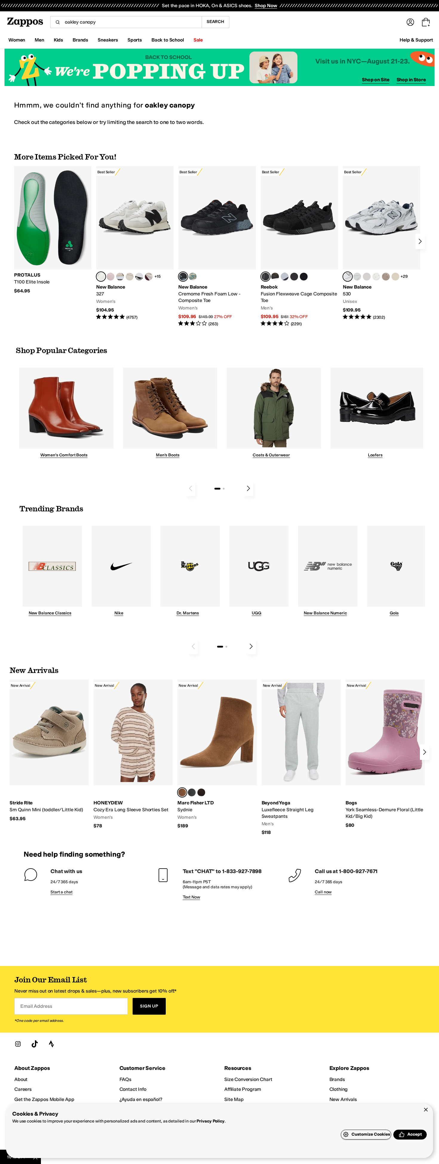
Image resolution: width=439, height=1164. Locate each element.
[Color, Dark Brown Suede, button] (201, 792)
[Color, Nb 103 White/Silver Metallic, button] (357, 276)
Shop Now (266, 5)
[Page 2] (224, 489)
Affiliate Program (242, 1089)
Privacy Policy (210, 1121)
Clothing (338, 1089)
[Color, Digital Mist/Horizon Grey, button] (139, 276)
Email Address (36, 1006)
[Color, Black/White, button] (303, 276)
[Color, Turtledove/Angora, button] (395, 276)
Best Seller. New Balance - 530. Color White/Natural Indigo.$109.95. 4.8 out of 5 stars (381, 243)
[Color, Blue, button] (294, 276)
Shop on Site (375, 79)
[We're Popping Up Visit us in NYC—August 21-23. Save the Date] (219, 67)
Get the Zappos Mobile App (44, 1099)
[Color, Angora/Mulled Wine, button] (149, 276)
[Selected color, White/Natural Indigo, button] (347, 276)
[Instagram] (17, 1043)
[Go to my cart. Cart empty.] (426, 22)
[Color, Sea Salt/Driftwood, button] (386, 276)
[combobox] (126, 22)
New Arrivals (343, 1099)
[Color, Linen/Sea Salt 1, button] (120, 276)
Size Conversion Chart (248, 1079)
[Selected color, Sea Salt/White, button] (101, 276)
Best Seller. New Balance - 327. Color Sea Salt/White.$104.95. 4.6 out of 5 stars (135, 243)
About (20, 1079)
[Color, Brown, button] (275, 276)
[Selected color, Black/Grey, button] (183, 276)
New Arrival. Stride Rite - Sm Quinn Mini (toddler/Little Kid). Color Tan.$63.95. (49, 751)
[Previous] (190, 488)
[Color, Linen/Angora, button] (129, 276)
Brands (337, 1079)
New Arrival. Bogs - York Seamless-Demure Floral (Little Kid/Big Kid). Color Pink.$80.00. (385, 754)
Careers (23, 1089)
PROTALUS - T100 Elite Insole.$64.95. (52, 230)
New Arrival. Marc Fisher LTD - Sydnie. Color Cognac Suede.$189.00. (217, 754)
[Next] (420, 241)
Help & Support (416, 40)
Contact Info (132, 1089)
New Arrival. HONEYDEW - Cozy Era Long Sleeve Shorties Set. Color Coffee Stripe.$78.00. (133, 754)
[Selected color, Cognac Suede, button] (182, 792)
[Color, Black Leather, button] (192, 792)
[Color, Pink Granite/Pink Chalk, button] (110, 276)
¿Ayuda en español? (140, 1099)
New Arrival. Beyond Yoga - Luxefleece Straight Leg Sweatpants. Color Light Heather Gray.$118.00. (301, 757)
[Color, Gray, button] (284, 276)
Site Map (234, 1099)
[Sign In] (410, 22)
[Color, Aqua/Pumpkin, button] (192, 276)
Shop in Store (411, 79)
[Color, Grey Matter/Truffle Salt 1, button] (367, 276)
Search (215, 21)
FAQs (125, 1079)
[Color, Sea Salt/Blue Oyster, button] (376, 276)
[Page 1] (217, 489)
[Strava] (51, 1043)
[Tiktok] (34, 1043)
